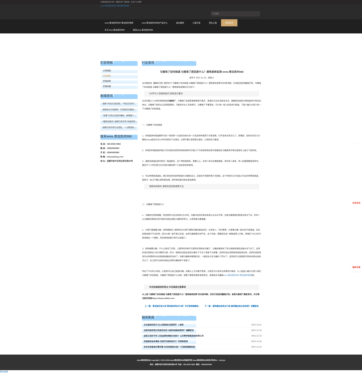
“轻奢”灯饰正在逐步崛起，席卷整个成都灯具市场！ (125, 115)
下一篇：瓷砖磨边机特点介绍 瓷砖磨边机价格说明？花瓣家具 (232, 306)
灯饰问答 (107, 86)
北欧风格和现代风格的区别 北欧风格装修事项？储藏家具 (169, 330)
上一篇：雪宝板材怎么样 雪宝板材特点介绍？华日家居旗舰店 (172, 306)
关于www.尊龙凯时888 (115, 30)
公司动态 (107, 70)
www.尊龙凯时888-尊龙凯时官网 (114, 6)
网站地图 (4, 371)
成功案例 (180, 23)
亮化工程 (213, 23)
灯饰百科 (107, 81)
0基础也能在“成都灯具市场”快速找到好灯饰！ (122, 121)
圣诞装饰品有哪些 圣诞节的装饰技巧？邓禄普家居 (166, 341)
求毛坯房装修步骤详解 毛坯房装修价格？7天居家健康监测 (169, 347)
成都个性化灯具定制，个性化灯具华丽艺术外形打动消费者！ (129, 103)
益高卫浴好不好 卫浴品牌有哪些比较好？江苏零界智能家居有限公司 (174, 336)
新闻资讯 (229, 23)
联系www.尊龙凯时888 (143, 30)
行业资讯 (107, 76)
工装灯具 (196, 23)
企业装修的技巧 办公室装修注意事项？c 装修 (164, 325)
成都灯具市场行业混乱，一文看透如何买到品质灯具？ (126, 127)
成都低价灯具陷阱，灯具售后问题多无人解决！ (123, 109)
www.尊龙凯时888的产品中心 (155, 23)
